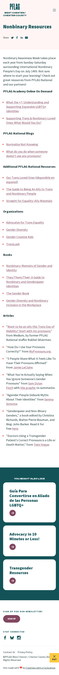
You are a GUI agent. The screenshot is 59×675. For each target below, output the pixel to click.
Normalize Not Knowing (22, 144)
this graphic (28, 388)
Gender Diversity (17, 230)
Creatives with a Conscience (40, 667)
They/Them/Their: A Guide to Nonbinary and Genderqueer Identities (25, 281)
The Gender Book (17, 293)
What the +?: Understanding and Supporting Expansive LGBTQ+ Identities (27, 106)
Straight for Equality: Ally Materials (29, 201)
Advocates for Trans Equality (25, 222)
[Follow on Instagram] (19, 638)
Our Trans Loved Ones (20, 177)
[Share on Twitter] (12, 38)
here (15, 428)
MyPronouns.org (40, 351)
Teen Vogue (41, 444)
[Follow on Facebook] (5, 638)
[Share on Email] (26, 38)
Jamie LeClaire (23, 367)
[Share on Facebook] (17, 38)
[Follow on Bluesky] (12, 638)
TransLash (13, 244)
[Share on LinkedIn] (22, 38)
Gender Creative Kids (19, 237)
